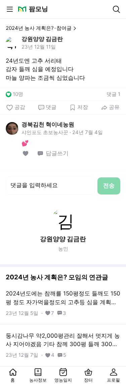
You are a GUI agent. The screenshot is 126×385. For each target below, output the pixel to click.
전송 (109, 185)
